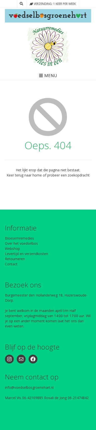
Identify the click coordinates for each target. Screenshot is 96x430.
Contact (11, 264)
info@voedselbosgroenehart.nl (29, 387)
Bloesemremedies (19, 238)
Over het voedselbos (21, 243)
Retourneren (15, 258)
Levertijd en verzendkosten (26, 253)
